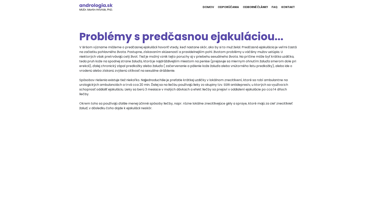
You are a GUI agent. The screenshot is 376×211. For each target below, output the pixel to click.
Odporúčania (228, 7)
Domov (208, 7)
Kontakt (288, 7)
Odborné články (255, 7)
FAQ (274, 7)
